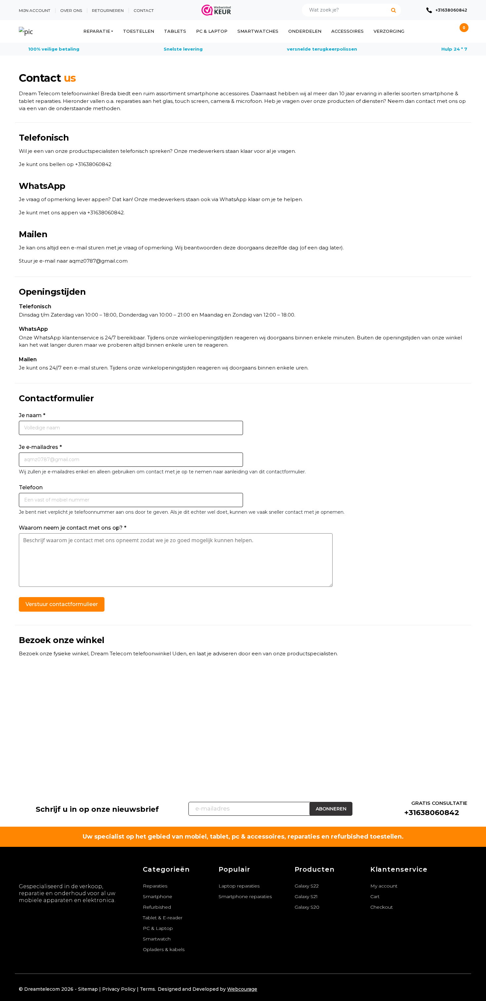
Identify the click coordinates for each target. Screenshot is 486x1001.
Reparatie (96, 31)
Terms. (148, 989)
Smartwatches (257, 31)
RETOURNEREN (108, 10)
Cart (375, 896)
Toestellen (138, 31)
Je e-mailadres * (40, 447)
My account (383, 886)
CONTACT (144, 10)
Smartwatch (157, 939)
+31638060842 (93, 164)
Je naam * (32, 415)
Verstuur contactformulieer (61, 604)
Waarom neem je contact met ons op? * (72, 528)
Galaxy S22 (307, 886)
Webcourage (242, 989)
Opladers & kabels (163, 949)
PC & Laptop (211, 31)
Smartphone (157, 896)
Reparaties (155, 886)
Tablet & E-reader (162, 918)
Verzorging (389, 31)
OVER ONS (71, 10)
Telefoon (31, 487)
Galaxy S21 (306, 896)
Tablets (175, 31)
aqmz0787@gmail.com (98, 261)
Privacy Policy (119, 989)
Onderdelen (304, 31)
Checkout (381, 907)
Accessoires (347, 31)
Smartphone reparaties (245, 896)
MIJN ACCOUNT (34, 10)
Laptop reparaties (239, 886)
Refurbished (157, 907)
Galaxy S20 (307, 907)
